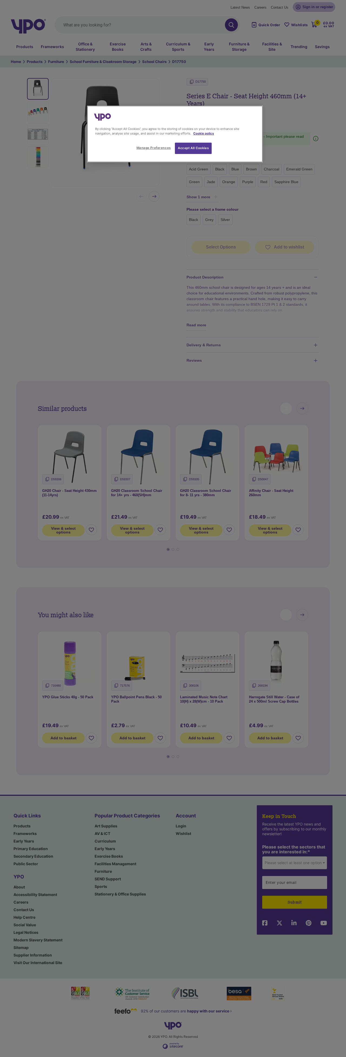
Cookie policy (203, 133)
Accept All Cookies (193, 148)
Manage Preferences (154, 148)
